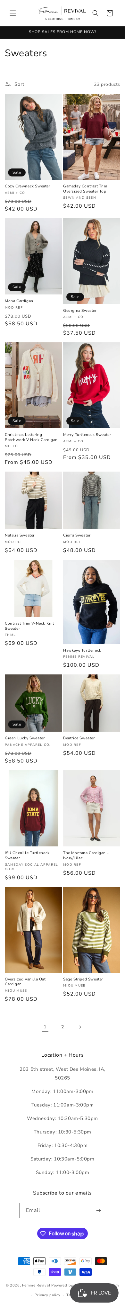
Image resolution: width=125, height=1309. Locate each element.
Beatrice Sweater (79, 738)
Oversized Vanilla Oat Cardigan (25, 982)
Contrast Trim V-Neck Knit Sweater (29, 626)
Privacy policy (47, 1295)
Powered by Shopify (69, 1285)
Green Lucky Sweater (25, 738)
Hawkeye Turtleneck (82, 650)
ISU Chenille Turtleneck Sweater (27, 856)
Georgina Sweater (80, 310)
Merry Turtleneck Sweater (87, 434)
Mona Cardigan (19, 301)
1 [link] (45, 1027)
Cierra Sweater (76, 535)
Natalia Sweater (20, 535)
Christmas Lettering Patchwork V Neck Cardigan (31, 437)
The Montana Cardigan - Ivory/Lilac (86, 856)
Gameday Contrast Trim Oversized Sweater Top (85, 189)
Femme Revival (36, 1285)
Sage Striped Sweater (83, 979)
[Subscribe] (99, 1210)
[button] (13, 13)
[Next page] (80, 1027)
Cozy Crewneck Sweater (27, 186)
